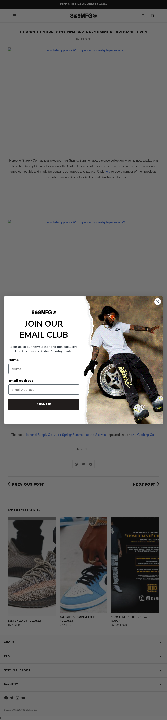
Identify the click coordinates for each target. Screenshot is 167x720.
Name (13, 360)
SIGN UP (43, 404)
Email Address (20, 380)
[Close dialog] (157, 301)
